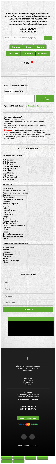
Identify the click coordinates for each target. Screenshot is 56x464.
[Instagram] (32, 437)
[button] (16, 47)
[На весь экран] (30, 458)
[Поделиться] (18, 458)
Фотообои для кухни (13, 234)
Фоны (5, 258)
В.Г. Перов (8, 164)
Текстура (8, 91)
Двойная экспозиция (13, 199)
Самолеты (8, 214)
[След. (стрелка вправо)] (18, 461)
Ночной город (9, 210)
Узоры (6, 250)
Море (5, 230)
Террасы (7, 217)
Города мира (9, 197)
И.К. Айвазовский (11, 166)
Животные (8, 254)
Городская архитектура (14, 225)
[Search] (48, 38)
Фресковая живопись (13, 236)
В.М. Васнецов (10, 173)
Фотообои (32, 106)
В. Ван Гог (7, 171)
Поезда (6, 212)
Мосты (6, 206)
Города (6, 252)
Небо (5, 208)
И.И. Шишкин (9, 160)
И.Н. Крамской (9, 168)
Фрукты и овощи (11, 260)
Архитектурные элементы (15, 193)
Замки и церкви (10, 204)
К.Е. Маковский (10, 177)
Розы (5, 232)
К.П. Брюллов (9, 162)
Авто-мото (8, 188)
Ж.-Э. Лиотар (9, 179)
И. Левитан (8, 175)
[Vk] (24, 437)
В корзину (45, 98)
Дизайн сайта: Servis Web (28, 446)
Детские (6, 201)
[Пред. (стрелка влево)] (7, 461)
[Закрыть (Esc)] (7, 458)
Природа (7, 227)
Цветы (6, 238)
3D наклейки (9, 247)
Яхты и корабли (10, 221)
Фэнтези (7, 219)
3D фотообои (9, 223)
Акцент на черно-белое (14, 191)
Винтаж (6, 195)
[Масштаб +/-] (42, 458)
